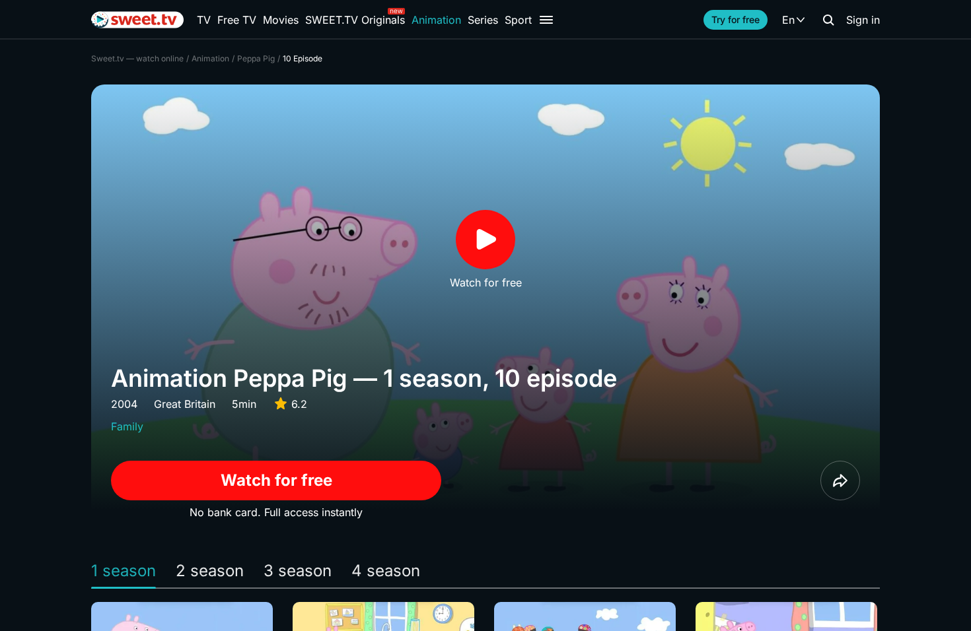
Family (127, 426)
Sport (518, 19)
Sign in (863, 19)
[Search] (828, 20)
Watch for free (276, 480)
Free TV (236, 19)
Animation (436, 19)
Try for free (735, 19)
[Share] (840, 480)
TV (204, 19)
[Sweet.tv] (137, 19)
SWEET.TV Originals (355, 19)
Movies (281, 19)
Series (483, 19)
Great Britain (184, 404)
